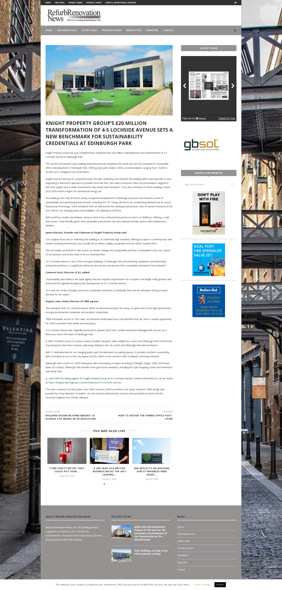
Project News (75, 2)
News (48, 2)
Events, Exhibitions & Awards (121, 2)
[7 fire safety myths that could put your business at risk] (66, 451)
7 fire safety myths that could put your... (67, 470)
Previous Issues (111, 30)
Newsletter (133, 30)
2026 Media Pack (67, 30)
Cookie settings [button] (201, 584)
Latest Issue (89, 30)
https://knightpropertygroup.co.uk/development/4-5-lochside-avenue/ (85, 382)
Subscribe (152, 30)
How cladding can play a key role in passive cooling (151, 552)
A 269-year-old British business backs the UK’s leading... (109, 471)
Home (49, 30)
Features (59, 2)
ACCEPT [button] (220, 584)
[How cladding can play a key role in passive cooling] (121, 555)
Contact (168, 30)
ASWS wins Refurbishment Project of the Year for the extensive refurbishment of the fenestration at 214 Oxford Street (150, 533)
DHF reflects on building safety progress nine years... (152, 471)
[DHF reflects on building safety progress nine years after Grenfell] (151, 451)
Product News (94, 2)
